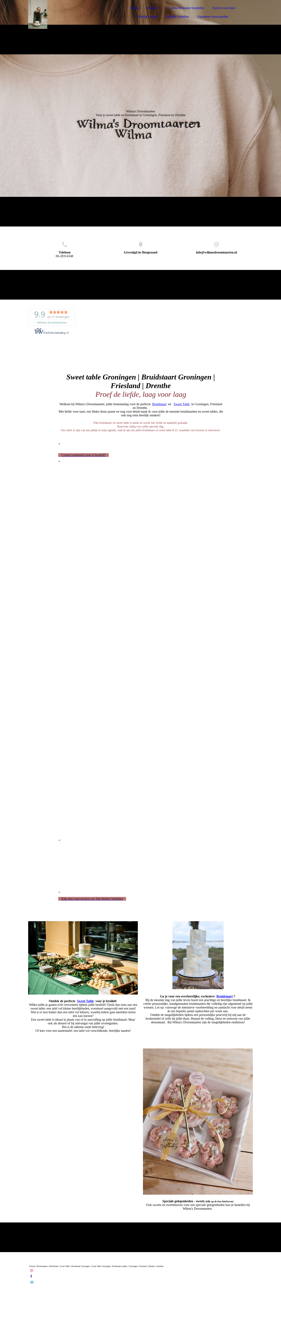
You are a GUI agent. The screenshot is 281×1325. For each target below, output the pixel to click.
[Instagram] (31, 1270)
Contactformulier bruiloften (186, 8)
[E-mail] (32, 1282)
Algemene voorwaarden (212, 16)
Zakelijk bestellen (177, 16)
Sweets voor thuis (223, 8)
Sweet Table (182, 404)
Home (134, 8)
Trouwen (152, 8)
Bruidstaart (159, 404)
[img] (64, 14)
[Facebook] (31, 1276)
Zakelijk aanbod (147, 16)
